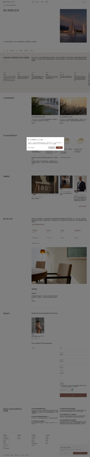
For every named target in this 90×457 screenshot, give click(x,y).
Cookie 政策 (54, 143)
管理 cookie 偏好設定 (31, 147)
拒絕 (51, 147)
